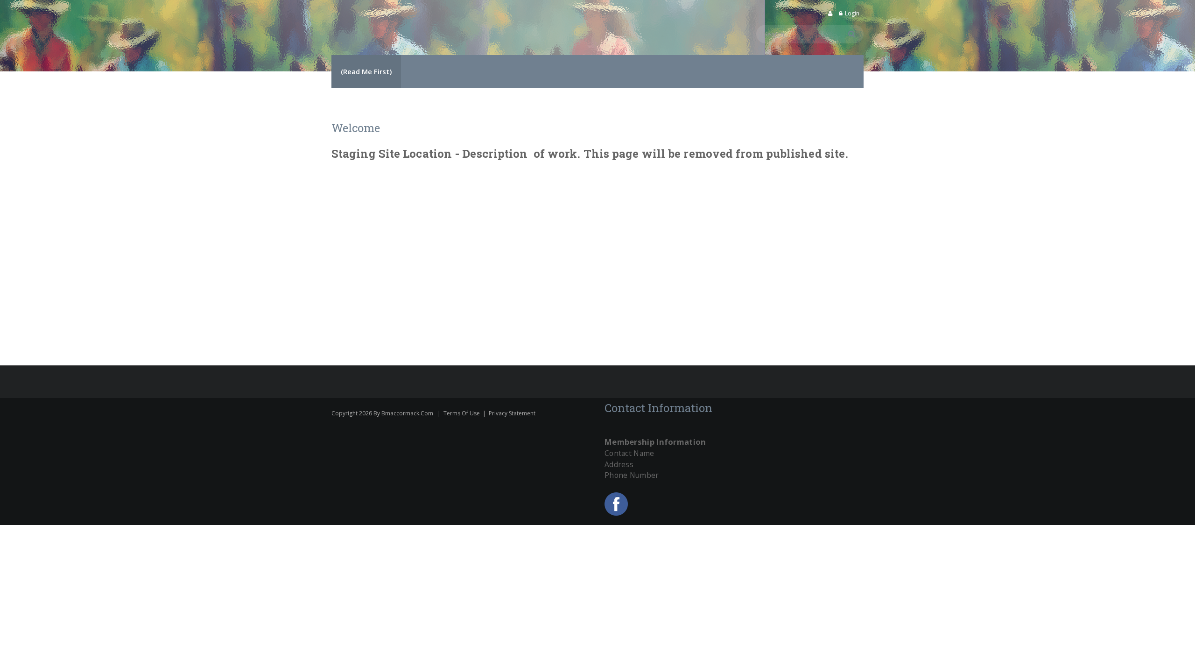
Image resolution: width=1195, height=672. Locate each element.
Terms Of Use (461, 413)
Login (852, 13)
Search (850, 34)
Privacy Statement (512, 413)
